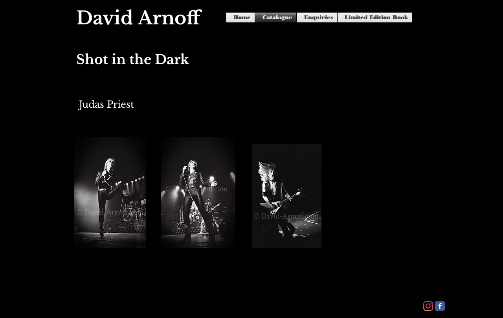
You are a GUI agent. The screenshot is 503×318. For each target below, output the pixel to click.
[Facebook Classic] (440, 306)
